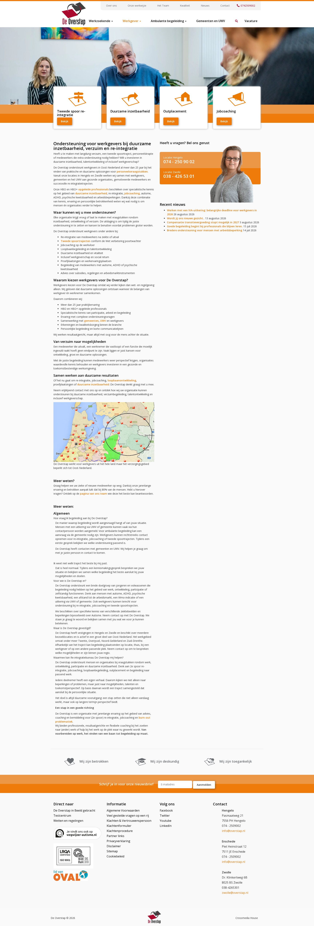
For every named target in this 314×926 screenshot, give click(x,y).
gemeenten (91, 320)
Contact (225, 5)
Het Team (163, 5)
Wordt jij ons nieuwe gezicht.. (185, 218)
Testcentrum (62, 816)
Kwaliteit (185, 5)
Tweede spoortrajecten (75, 241)
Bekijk (64, 121)
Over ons (111, 5)
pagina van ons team (93, 493)
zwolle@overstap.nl (235, 893)
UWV (103, 320)
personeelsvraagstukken (132, 171)
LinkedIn (166, 826)
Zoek (235, 19)
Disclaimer (114, 846)
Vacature (251, 21)
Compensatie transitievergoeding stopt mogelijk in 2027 (203, 222)
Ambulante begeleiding (168, 21)
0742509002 (248, 5)
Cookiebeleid (115, 856)
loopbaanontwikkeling (122, 380)
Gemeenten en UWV (210, 21)
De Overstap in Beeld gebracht (74, 810)
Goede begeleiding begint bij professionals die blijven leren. (205, 226)
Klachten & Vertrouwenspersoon (129, 821)
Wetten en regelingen (68, 821)
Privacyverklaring (118, 841)
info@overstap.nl (233, 831)
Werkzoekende (100, 21)
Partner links (115, 836)
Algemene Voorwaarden (123, 810)
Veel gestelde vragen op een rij (128, 816)
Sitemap (112, 851)
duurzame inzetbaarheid (91, 193)
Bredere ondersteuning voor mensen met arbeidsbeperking (204, 230)
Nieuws (205, 5)
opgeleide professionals (93, 189)
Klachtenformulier (119, 826)
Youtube (165, 821)
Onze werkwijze (137, 5)
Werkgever (131, 21)
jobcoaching (132, 193)
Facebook (166, 810)
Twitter (165, 816)
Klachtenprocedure (120, 831)
